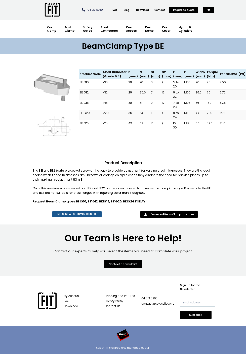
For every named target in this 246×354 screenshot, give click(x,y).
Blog (126, 10)
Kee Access (131, 29)
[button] (208, 10)
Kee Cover (166, 29)
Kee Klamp (51, 29)
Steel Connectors (109, 29)
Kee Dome (149, 29)
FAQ (114, 10)
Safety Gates (87, 29)
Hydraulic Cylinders (185, 29)
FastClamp (70, 29)
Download (142, 10)
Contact (159, 10)
